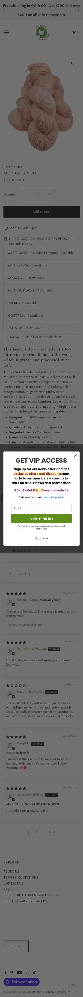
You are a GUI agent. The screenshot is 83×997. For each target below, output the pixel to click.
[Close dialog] (75, 456)
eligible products (56, 497)
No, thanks (41, 538)
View (45, 497)
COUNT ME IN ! (41, 518)
